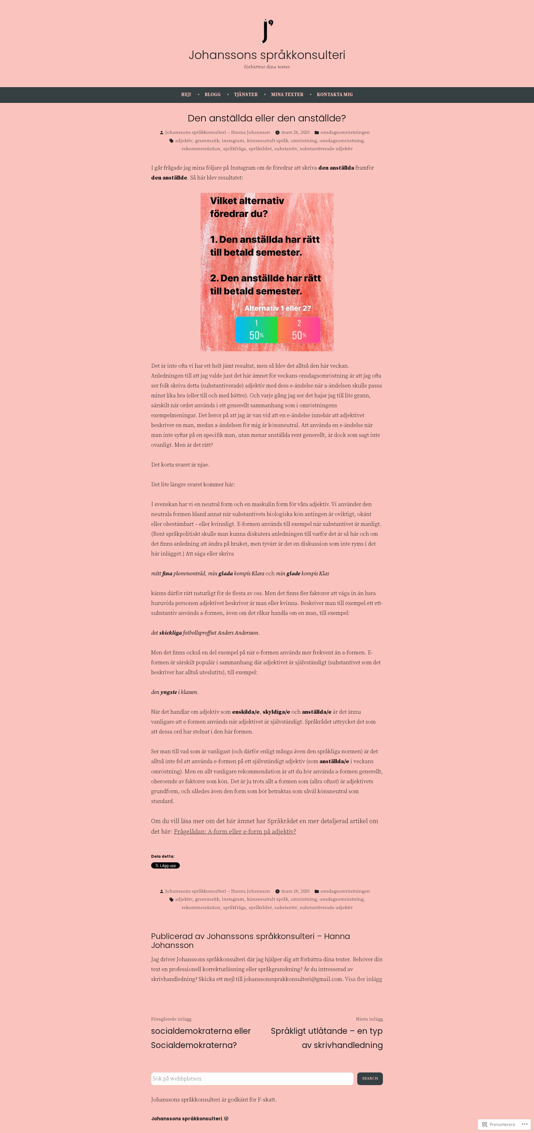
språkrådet (260, 149)
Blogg (213, 95)
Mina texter (287, 95)
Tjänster (246, 95)
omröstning (304, 141)
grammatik (207, 141)
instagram (233, 141)
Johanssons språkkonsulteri (267, 55)
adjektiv (183, 141)
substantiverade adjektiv (326, 149)
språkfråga (234, 149)
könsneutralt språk (267, 141)
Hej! (186, 95)
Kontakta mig (335, 95)
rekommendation (201, 149)
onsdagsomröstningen (345, 132)
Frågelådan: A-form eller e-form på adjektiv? (235, 832)
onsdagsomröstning (341, 141)
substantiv (285, 149)
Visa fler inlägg (363, 979)
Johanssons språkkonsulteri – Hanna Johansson (217, 132)
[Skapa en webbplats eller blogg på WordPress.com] (226, 1118)
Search (370, 1078)
